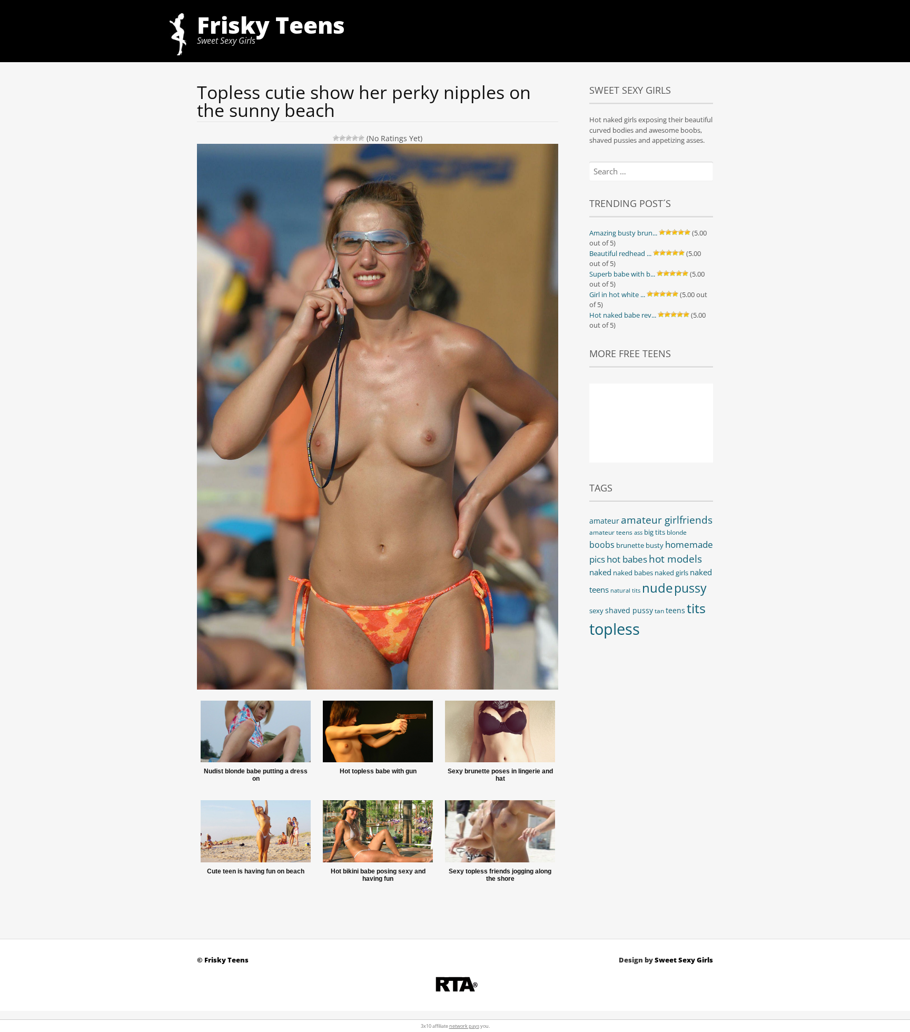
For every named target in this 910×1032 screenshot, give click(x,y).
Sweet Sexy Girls (684, 960)
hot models (675, 559)
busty (655, 545)
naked (600, 572)
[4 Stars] (355, 138)
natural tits (625, 590)
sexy (596, 610)
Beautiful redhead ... (620, 253)
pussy (690, 587)
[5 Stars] (361, 138)
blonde (677, 532)
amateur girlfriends (667, 519)
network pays (464, 1026)
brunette (630, 545)
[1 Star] (336, 138)
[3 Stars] (348, 138)
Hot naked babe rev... (622, 315)
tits (696, 608)
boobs (602, 545)
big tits (654, 532)
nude (657, 587)
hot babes (627, 559)
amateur (604, 521)
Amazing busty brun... (623, 233)
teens (675, 610)
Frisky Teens (271, 25)
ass (638, 532)
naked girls (671, 572)
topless (614, 629)
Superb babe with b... (622, 274)
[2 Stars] (342, 138)
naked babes (633, 572)
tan (659, 610)
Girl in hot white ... (617, 294)
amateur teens (610, 532)
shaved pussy (629, 610)
